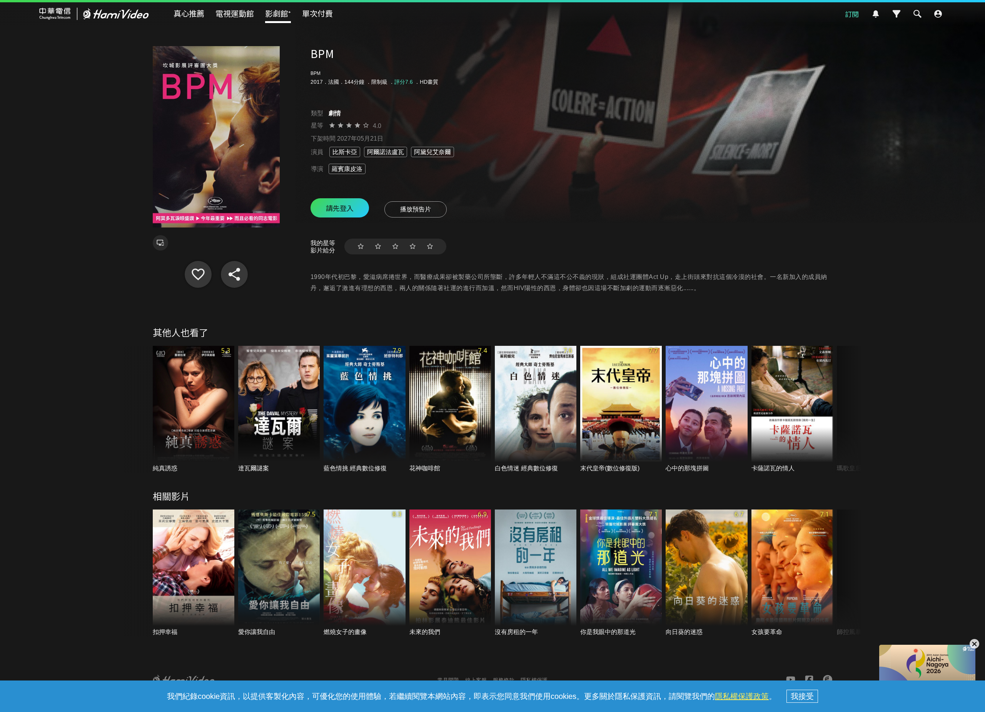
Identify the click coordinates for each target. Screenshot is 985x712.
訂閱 (852, 14)
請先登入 (340, 208)
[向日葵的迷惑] (706, 573)
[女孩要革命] (792, 573)
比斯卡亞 (344, 152)
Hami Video (94, 13)
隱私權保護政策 (742, 696)
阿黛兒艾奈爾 (432, 152)
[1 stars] (360, 246)
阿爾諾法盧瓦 (385, 152)
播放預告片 (415, 209)
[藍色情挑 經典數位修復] (364, 409)
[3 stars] (395, 246)
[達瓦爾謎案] (279, 409)
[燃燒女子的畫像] (364, 573)
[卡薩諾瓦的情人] (792, 409)
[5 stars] (430, 246)
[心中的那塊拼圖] (706, 409)
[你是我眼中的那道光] (621, 573)
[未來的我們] (450, 573)
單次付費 (317, 13)
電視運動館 (234, 13)
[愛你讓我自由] (279, 573)
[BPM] (198, 274)
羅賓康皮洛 (347, 169)
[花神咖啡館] (450, 409)
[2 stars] (378, 246)
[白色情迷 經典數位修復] (535, 409)
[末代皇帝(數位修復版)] (621, 409)
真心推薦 (189, 13)
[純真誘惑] (193, 409)
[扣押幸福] (193, 573)
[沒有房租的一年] (535, 573)
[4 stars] (412, 246)
